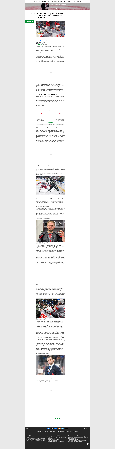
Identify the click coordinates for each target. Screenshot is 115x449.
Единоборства (62, 431)
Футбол (38, 431)
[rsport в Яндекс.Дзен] (52, 428)
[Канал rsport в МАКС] (48, 428)
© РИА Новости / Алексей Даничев (40, 37)
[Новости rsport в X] (66, 428)
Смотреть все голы (50, 122)
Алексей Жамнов (45, 381)
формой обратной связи (72, 438)
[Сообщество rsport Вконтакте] (55, 428)
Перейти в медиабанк (48, 37)
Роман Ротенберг (39, 381)
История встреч (60, 124)
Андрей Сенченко (41, 42)
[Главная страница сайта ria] (54, 5)
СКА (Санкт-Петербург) (49, 380)
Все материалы (40, 44)
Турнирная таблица (51, 124)
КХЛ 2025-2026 (42, 380)
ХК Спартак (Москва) (57, 380)
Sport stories (67, 431)
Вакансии (28, 437)
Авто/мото (57, 431)
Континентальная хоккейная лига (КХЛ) (51, 108)
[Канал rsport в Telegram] (62, 428)
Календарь (41, 124)
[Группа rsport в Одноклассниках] (59, 428)
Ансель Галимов (62, 119)
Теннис (70, 431)
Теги (73, 431)
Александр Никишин (41, 118)
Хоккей (38, 380)
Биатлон (48, 431)
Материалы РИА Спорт (52, 381)
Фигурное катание (43, 431)
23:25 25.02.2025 (29, 10)
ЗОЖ (51, 431)
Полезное (76, 431)
